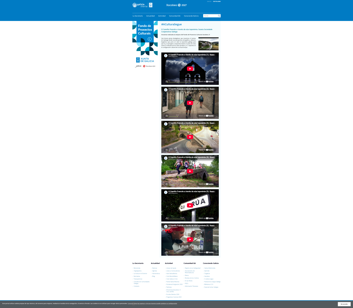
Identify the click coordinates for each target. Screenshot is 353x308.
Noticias (154, 268)
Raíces (187, 275)
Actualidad (150, 16)
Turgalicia (207, 273)
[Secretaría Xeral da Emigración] (176, 5)
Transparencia (138, 279)
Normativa (137, 276)
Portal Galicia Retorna (172, 282)
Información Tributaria (191, 286)
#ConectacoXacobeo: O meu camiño (173, 291)
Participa (169, 287)
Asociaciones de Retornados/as (190, 272)
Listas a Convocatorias (173, 271)
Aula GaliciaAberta (171, 273)
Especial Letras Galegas (211, 287)
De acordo (344, 304)
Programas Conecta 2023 (173, 297)
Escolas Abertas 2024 (172, 294)
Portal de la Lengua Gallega (212, 282)
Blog (153, 276)
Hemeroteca (156, 273)
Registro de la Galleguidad (192, 268)
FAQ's (186, 283)
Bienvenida (137, 268)
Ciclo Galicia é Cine (172, 279)
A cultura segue (208, 279)
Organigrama (137, 271)
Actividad (161, 16)
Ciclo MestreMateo (172, 276)
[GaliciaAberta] (212, 11)
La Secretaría (138, 16)
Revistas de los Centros (192, 278)
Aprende (206, 271)
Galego (209, 1)
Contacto (136, 286)
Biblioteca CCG (208, 284)
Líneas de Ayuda (171, 268)
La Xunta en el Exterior (140, 273)
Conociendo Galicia (191, 16)
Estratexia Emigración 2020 (174, 284)
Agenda (154, 271)
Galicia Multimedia (209, 268)
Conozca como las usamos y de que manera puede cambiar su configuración (152, 303)
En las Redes (188, 281)
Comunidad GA (174, 16)
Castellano (217, 1)
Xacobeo (207, 276)
